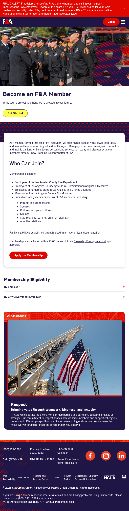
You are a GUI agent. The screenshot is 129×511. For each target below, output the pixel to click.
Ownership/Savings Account (90, 241)
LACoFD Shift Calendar (65, 450)
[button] (124, 8)
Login (111, 21)
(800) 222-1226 (12, 449)
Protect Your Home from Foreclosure (68, 461)
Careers (57, 477)
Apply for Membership (28, 255)
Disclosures (24, 477)
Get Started (15, 113)
